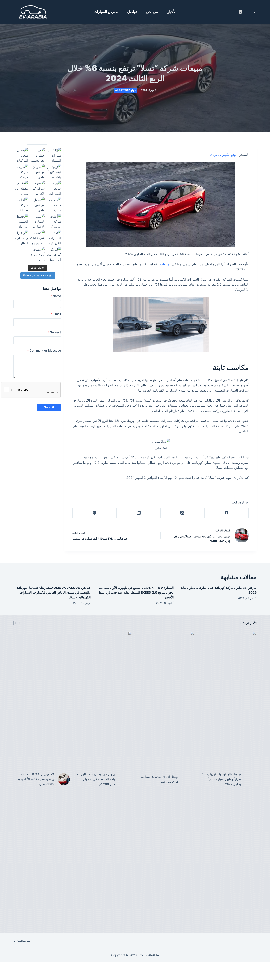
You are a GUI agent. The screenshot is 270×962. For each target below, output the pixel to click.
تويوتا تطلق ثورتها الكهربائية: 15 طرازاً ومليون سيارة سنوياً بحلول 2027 (221, 779)
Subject (54, 332)
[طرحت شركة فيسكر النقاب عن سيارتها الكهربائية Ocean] (20, 171)
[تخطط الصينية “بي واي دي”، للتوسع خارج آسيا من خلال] (20, 221)
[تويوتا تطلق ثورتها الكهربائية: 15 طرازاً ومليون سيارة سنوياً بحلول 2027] (251, 779)
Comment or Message (44, 350)
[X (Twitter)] (182, 513)
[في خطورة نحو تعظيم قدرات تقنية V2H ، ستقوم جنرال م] (37, 155)
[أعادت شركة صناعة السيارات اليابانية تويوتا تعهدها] (20, 204)
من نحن (152, 12)
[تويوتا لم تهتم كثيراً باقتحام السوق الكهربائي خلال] (54, 171)
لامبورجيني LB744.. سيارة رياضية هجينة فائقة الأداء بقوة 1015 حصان (35, 779)
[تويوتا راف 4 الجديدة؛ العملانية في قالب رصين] (188, 779)
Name (55, 296)
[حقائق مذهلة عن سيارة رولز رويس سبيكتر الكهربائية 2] (20, 188)
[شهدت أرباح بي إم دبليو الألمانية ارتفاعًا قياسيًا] (37, 254)
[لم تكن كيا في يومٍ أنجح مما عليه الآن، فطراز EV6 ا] (54, 254)
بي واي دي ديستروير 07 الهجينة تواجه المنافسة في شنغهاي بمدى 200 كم (96, 779)
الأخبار (171, 12)
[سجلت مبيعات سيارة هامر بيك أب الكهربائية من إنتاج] (54, 204)
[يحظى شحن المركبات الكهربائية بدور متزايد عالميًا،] (20, 155)
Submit (49, 407)
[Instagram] (240, 12)
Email (56, 314)
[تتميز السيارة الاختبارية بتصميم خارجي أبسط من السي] (37, 221)
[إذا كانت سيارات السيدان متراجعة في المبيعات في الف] (54, 155)
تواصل (132, 12)
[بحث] (255, 12)
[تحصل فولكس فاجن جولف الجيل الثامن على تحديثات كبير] (37, 204)
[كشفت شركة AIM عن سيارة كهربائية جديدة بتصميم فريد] (37, 237)
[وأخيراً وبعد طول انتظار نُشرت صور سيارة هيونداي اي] (20, 237)
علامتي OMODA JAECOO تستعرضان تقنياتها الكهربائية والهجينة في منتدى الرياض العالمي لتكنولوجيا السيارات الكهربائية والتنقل (53, 592)
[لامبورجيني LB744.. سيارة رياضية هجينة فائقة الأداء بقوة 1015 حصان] (64, 779)
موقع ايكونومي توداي (223, 155)
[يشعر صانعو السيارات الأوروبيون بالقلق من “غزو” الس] (54, 188)
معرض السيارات (106, 12)
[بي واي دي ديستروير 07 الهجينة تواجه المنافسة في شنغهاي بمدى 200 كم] (126, 779)
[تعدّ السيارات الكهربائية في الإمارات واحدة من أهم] (54, 237)
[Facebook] (226, 513)
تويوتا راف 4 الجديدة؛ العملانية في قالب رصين (159, 779)
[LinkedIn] (138, 513)
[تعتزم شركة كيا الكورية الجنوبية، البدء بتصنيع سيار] (37, 188)
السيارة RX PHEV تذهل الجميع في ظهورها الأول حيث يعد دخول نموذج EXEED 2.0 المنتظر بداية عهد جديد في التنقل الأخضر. (136, 592)
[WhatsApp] (94, 513)
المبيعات (165, 264)
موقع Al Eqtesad (125, 90)
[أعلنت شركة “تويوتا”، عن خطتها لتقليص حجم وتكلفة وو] (54, 221)
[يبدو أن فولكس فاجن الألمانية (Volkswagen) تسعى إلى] (37, 171)
